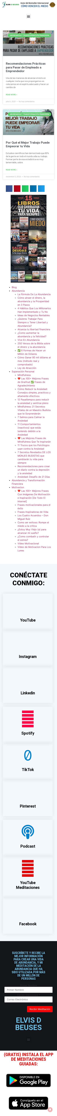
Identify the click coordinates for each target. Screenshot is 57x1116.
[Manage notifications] (50, 1109)
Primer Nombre (28, 985)
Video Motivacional (28, 543)
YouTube (28, 620)
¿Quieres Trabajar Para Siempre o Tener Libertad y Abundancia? (33, 322)
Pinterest (28, 806)
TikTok (28, 769)
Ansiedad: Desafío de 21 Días (34, 476)
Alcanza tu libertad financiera (34, 329)
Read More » (11, 95)
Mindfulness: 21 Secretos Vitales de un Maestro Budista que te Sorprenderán (34, 410)
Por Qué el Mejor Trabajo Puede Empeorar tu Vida (28, 144)
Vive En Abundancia (29, 339)
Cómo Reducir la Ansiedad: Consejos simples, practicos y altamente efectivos (34, 392)
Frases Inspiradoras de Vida (33, 511)
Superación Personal (23, 371)
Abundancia (18, 290)
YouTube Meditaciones (28, 885)
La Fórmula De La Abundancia (34, 294)
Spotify (27, 733)
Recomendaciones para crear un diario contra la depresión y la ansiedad (34, 470)
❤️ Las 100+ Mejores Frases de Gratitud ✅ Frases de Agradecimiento (33, 382)
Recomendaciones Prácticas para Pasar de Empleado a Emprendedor (26, 67)
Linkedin (28, 693)
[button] (28, 16)
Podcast (27, 846)
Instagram (28, 656)
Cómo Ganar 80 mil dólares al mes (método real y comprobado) (34, 361)
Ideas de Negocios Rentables (34, 315)
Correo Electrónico (28, 995)
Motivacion (18, 487)
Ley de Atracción (27, 367)
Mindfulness (24, 375)
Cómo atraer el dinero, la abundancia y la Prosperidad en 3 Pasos (33, 301)
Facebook (28, 924)
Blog (14, 287)
